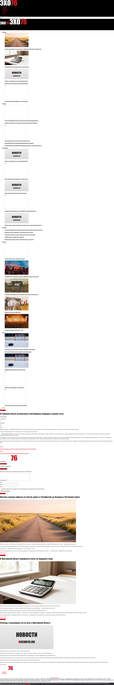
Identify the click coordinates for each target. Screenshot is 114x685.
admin (1, 427)
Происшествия (5, 9)
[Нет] (29, 684)
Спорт (3, 13)
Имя (1, 482)
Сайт (1, 486)
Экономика (4, 10)
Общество (4, 7)
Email (1, 484)
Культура (4, 11)
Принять (27, 684)
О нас (3, 14)
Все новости (4, 672)
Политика (4, 8)
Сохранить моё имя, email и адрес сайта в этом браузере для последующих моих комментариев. (22, 489)
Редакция (4, 673)
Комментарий (3, 480)
